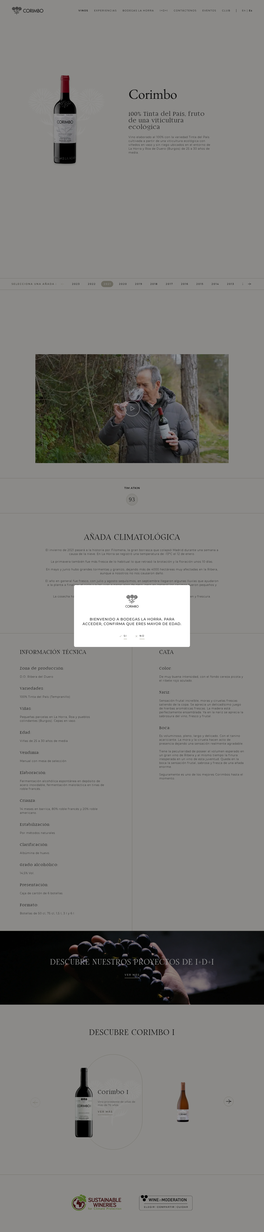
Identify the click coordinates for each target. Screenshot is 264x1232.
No (142, 635)
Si (125, 635)
